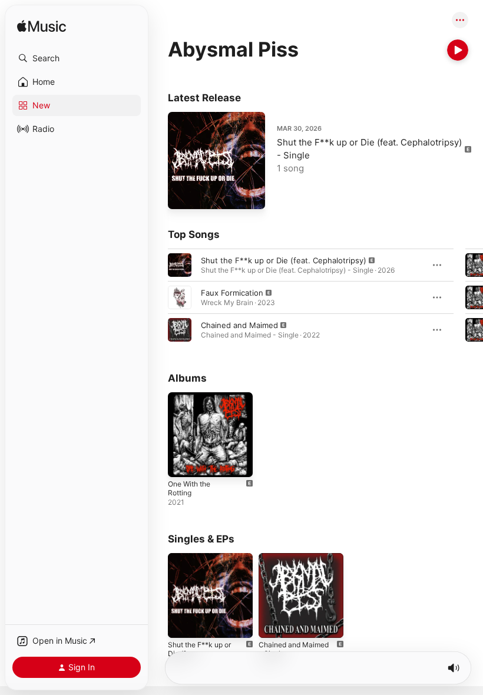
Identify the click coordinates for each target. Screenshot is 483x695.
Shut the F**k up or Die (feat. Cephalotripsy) (283, 260)
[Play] (457, 50)
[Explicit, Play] (179, 265)
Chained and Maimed (239, 325)
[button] (76, 58)
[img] (41, 27)
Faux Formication (232, 292)
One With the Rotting (189, 488)
